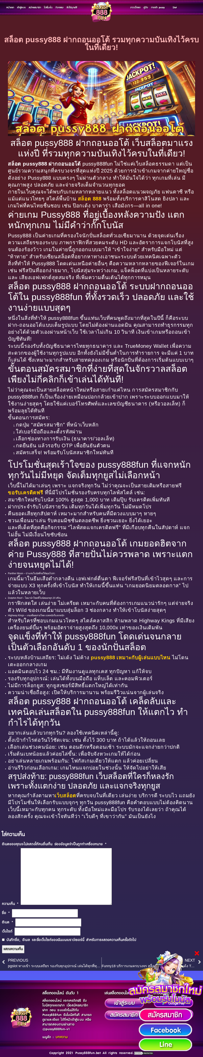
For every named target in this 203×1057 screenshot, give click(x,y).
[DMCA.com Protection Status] (144, 1053)
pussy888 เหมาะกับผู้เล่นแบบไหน (130, 657)
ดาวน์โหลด (135, 7)
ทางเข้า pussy (158, 7)
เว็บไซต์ (7, 931)
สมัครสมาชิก (35, 7)
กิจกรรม (60, 7)
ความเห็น (10, 904)
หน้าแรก (10, 7)
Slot (175, 7)
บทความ (62, 1037)
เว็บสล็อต (65, 795)
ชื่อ (6, 913)
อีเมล (7, 922)
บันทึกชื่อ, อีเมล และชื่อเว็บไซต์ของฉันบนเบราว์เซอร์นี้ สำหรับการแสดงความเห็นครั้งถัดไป (71, 940)
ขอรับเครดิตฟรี (25, 492)
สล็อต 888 (90, 198)
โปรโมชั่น (48, 7)
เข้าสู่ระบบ (21, 7)
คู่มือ (146, 7)
